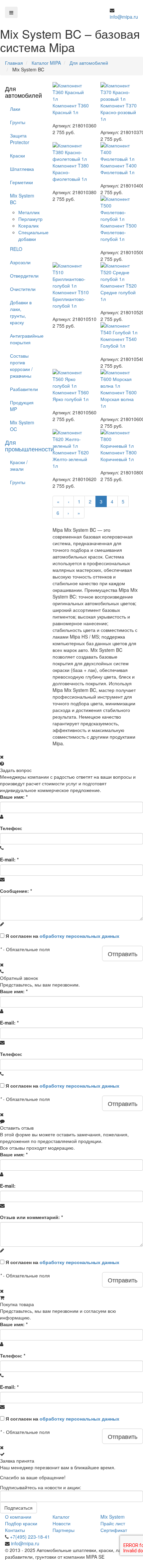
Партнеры (63, 1530)
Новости (62, 1523)
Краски (17, 155)
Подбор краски (21, 1523)
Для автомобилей (23, 91)
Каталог (61, 1516)
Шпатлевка (22, 168)
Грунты (17, 122)
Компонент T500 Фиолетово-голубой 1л (118, 232)
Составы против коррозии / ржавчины (21, 365)
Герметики (21, 182)
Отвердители (24, 275)
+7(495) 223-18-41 (30, 1536)
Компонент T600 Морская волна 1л (118, 399)
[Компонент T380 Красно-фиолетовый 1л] (71, 152)
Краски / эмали (19, 465)
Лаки (15, 108)
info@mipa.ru (124, 16)
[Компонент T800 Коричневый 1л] (119, 439)
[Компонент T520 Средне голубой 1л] (119, 272)
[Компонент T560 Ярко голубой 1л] (71, 379)
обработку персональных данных (79, 935)
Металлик (29, 212)
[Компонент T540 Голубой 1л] (119, 329)
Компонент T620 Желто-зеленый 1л (71, 459)
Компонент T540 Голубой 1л (118, 342)
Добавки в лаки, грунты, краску (21, 312)
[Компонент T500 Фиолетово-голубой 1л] (119, 209)
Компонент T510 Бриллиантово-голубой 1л (71, 299)
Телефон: (11, 828)
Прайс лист (112, 1523)
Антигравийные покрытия (26, 339)
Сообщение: (16, 890)
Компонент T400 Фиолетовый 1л (118, 168)
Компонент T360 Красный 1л (71, 108)
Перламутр (30, 219)
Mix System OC (22, 425)
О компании (18, 1516)
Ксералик (28, 225)
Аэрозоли (20, 262)
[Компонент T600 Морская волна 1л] (119, 379)
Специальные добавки (33, 235)
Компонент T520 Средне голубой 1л (118, 292)
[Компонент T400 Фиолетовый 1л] (119, 152)
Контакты (15, 1530)
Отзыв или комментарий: (31, 1217)
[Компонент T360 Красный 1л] (71, 92)
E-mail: (9, 859)
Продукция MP (22, 405)
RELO (16, 249)
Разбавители (24, 389)
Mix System (112, 1516)
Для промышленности (29, 445)
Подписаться (18, 1507)
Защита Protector (19, 138)
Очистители (23, 289)
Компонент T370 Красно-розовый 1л (118, 112)
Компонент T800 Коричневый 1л (118, 455)
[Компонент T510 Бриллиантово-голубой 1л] (71, 275)
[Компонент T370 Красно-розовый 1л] (119, 92)
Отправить (122, 953)
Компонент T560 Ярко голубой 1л (71, 395)
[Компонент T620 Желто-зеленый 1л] (71, 439)
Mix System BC (22, 199)
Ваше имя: (14, 796)
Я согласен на (62, 935)
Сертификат (113, 1530)
